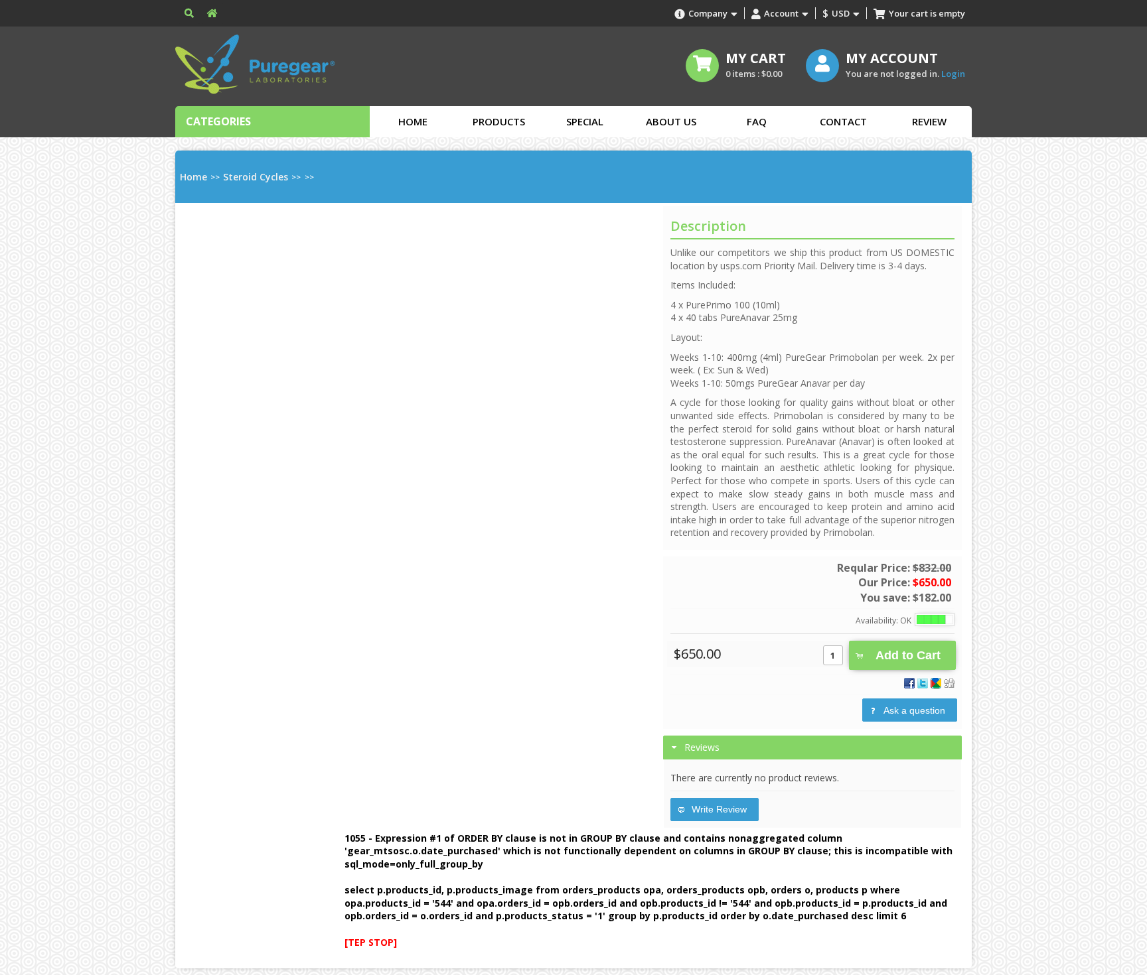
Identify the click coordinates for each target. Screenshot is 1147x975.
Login (953, 74)
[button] (902, 656)
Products (499, 121)
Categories (218, 121)
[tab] (812, 747)
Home (412, 121)
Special (584, 121)
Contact (843, 121)
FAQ (757, 121)
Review (929, 121)
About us (671, 121)
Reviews (702, 747)
